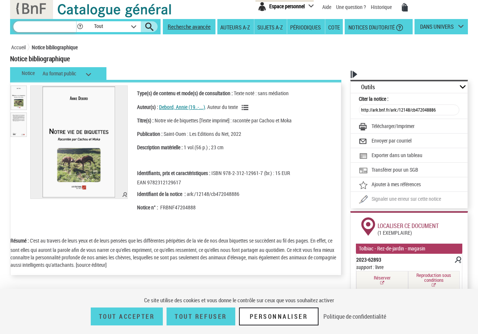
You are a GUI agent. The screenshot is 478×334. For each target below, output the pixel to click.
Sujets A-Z (270, 27)
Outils (368, 87)
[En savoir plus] (457, 260)
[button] (80, 26)
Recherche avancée (189, 26)
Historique (382, 6)
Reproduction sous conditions (433, 277)
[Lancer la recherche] (149, 26)
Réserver (382, 277)
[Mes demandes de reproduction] (404, 7)
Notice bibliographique (55, 47)
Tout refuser (201, 316)
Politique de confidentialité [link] (354, 316)
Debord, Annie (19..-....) (182, 106)
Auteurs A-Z (235, 27)
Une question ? (351, 6)
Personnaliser (279, 316)
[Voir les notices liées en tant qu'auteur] (246, 107)
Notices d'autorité (371, 27)
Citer (373, 98)
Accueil (18, 47)
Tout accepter (127, 316)
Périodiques (305, 27)
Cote (334, 27)
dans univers (437, 28)
